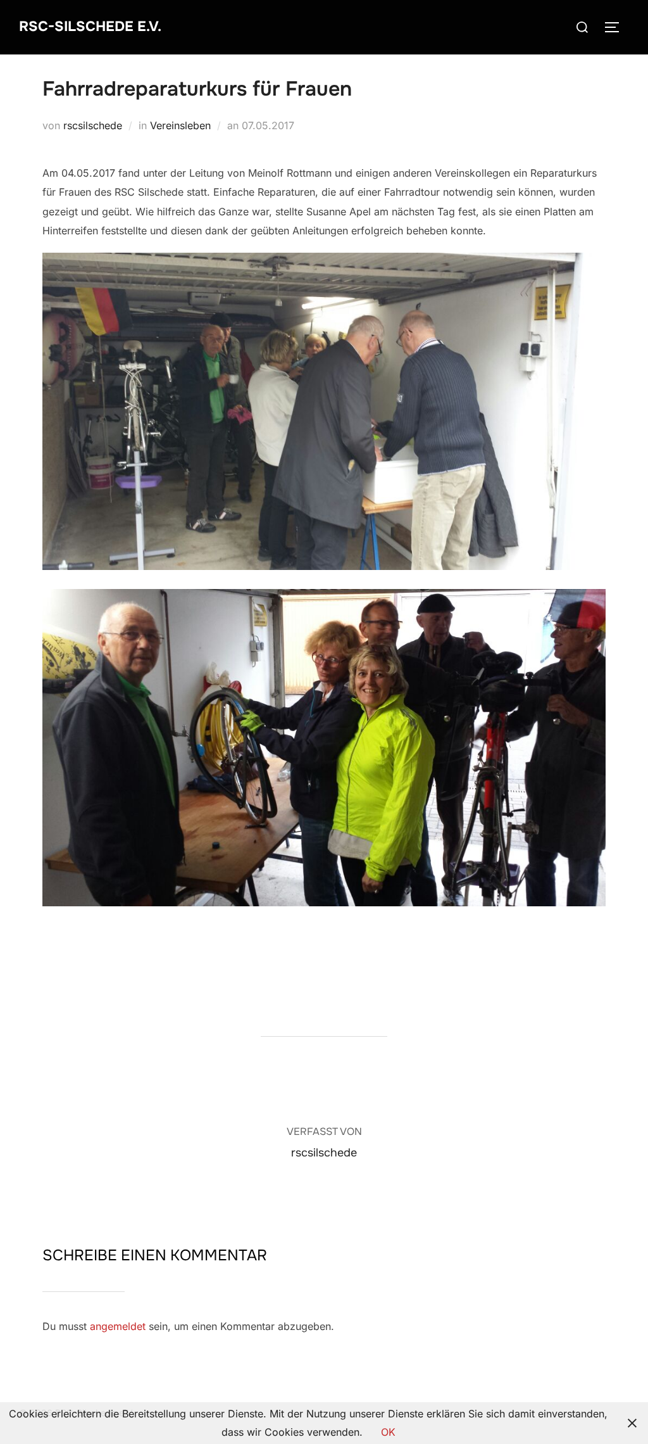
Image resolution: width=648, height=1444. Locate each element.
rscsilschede (92, 125)
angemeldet (118, 1326)
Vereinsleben (180, 125)
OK (388, 1432)
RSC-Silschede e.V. (90, 26)
